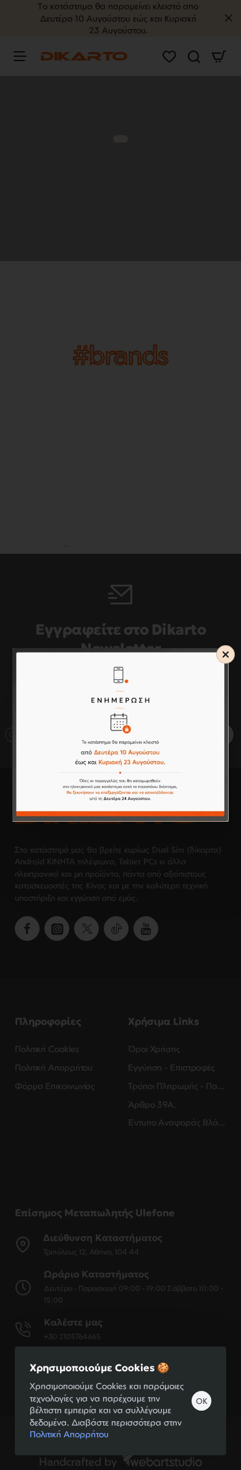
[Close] (225, 654)
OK (202, 1401)
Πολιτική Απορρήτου (69, 1434)
